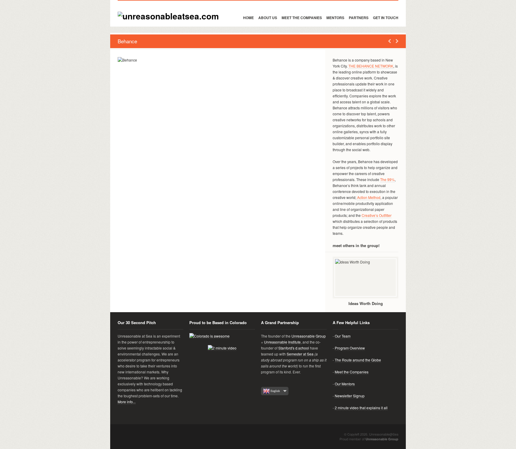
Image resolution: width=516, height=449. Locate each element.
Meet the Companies (302, 17)
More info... (127, 401)
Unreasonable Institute (282, 341)
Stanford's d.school (293, 347)
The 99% (387, 179)
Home (248, 17)
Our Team (343, 335)
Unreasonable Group (308, 335)
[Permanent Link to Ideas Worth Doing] (365, 277)
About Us (267, 17)
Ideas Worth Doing (365, 303)
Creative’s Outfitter (376, 215)
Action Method (368, 197)
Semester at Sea (300, 353)
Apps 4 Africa (389, 41)
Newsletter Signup (350, 395)
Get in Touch (385, 17)
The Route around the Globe (358, 359)
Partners (358, 17)
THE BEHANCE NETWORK (370, 65)
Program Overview (350, 347)
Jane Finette (397, 41)
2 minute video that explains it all (361, 407)
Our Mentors (345, 383)
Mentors (335, 17)
